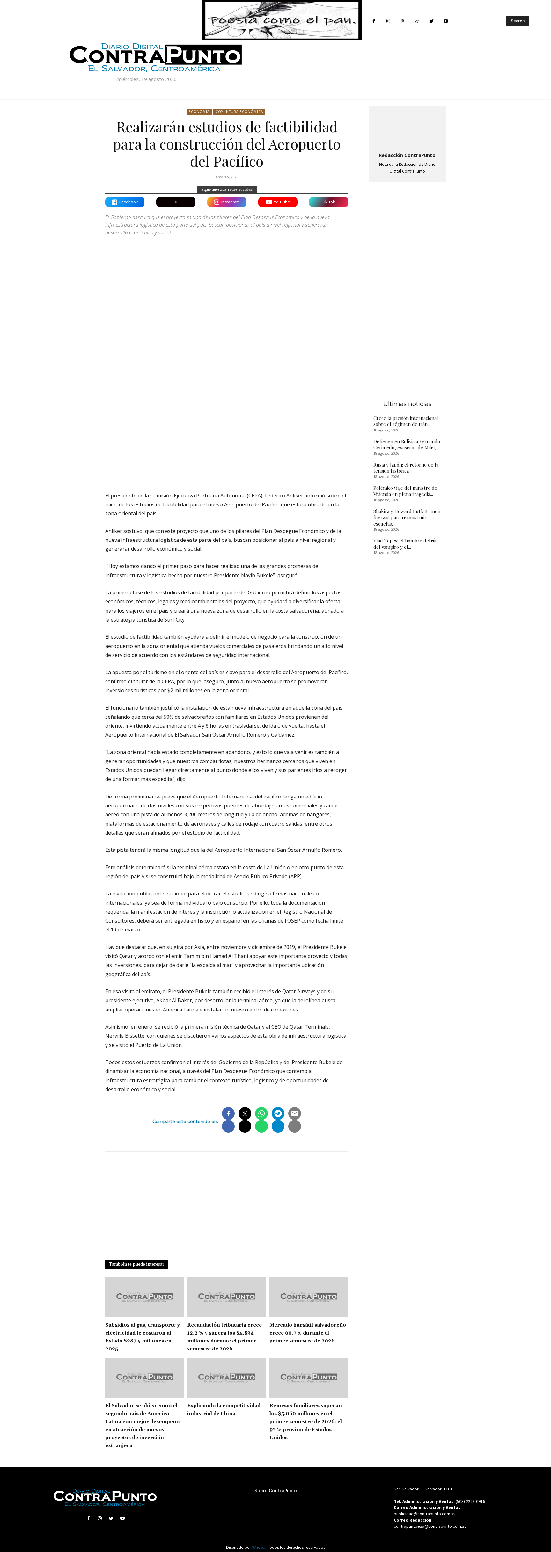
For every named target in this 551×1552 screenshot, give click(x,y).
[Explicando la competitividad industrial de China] (226, 1378)
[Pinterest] (402, 21)
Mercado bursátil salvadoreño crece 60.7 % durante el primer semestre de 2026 (307, 1333)
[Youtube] (445, 21)
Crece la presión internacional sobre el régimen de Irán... (405, 421)
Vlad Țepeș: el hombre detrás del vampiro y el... (405, 543)
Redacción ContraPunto (407, 155)
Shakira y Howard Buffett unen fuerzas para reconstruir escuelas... (406, 517)
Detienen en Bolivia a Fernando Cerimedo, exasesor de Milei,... (406, 444)
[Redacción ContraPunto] (407, 127)
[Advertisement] (226, 431)
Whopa (258, 1547)
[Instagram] (388, 21)
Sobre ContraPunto (275, 1491)
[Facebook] (373, 21)
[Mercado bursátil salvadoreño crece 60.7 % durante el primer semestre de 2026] (308, 1297)
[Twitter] (431, 21)
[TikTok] (416, 21)
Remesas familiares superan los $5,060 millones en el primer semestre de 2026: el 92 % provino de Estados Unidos (305, 1422)
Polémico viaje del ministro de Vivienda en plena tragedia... (405, 491)
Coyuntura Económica (239, 111)
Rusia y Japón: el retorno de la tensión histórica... (405, 467)
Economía (199, 111)
